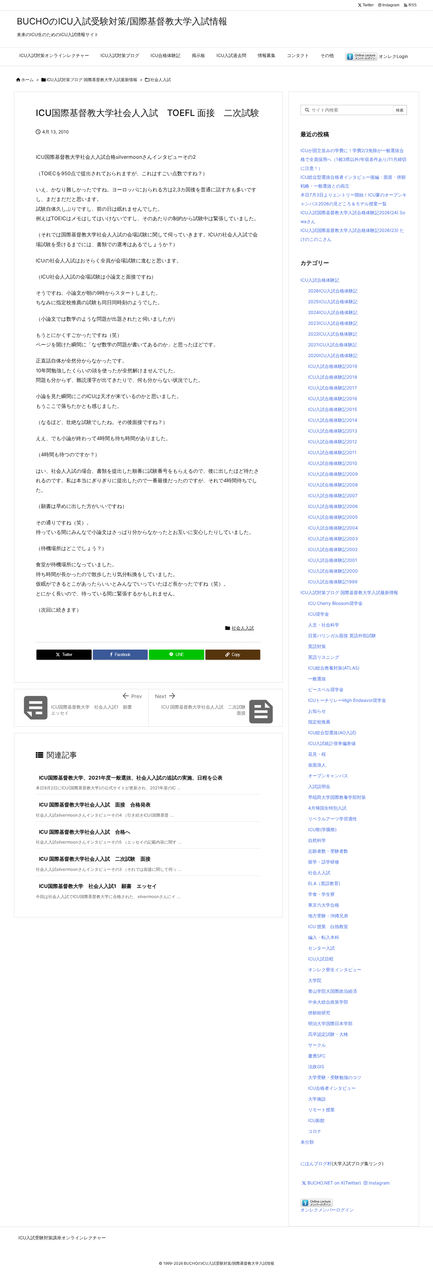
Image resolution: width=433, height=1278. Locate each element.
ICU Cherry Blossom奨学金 (335, 603)
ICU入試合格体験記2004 (333, 527)
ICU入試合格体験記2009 (333, 474)
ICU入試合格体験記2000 (333, 571)
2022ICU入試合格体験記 (332, 334)
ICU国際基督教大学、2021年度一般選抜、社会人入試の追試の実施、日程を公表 (131, 777)
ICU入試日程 (320, 958)
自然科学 (317, 840)
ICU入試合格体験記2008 (333, 484)
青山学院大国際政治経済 (332, 991)
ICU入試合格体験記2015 (332, 409)
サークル (317, 1045)
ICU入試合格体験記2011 (332, 452)
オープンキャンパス (328, 775)
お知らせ (317, 711)
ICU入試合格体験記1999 (333, 581)
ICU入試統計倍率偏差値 (332, 743)
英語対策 (317, 646)
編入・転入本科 (323, 937)
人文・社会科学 (323, 624)
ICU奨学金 (318, 614)
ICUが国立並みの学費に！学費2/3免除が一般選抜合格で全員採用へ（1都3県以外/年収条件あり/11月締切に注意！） (353, 159)
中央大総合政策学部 (328, 1002)
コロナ (314, 1131)
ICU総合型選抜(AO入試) (332, 732)
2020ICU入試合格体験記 (333, 355)
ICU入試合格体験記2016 (332, 398)
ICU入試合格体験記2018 (332, 377)
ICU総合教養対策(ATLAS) (333, 668)
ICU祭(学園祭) (322, 829)
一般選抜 (317, 678)
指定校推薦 (319, 721)
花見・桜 (317, 754)
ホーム (27, 79)
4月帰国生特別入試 (327, 808)
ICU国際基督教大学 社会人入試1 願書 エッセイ (98, 886)
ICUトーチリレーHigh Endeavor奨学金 (347, 700)
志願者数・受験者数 (328, 851)
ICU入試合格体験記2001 (332, 560)
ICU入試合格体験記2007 (333, 495)
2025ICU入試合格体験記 (333, 301)
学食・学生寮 (321, 894)
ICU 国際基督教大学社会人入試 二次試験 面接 (95, 859)
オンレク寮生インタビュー (334, 969)
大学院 (314, 980)
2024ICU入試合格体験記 (333, 312)
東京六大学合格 (323, 905)
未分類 (307, 1142)
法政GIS (316, 1066)
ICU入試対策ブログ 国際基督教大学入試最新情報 (92, 79)
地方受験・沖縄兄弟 (328, 915)
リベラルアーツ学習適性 (332, 818)
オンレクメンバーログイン (327, 1209)
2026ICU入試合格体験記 (333, 290)
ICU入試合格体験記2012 (332, 441)
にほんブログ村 (316, 1163)
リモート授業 (321, 1109)
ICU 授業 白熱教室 (328, 926)
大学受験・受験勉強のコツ (334, 1077)
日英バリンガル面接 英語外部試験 (342, 635)
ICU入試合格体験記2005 (333, 517)
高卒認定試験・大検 (328, 1034)
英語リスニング (323, 657)
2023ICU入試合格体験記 (333, 323)
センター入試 (321, 948)
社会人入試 (160, 79)
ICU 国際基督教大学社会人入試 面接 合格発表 (95, 804)
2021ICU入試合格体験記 (332, 344)
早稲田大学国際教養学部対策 (337, 797)
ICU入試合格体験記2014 (332, 420)
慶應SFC (317, 1055)
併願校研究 (319, 1012)
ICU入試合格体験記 (320, 280)
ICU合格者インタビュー (332, 1088)
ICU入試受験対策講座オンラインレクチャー (62, 1237)
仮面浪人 (317, 764)
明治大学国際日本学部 (330, 1023)
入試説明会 (319, 786)
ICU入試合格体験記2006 (333, 506)
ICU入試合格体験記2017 (332, 387)
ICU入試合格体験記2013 (332, 430)
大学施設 (317, 1098)
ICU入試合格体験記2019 (332, 366)
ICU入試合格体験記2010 (332, 463)
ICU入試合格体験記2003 (333, 538)
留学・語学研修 (323, 861)
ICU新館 (316, 1120)
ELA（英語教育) (324, 883)
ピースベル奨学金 (326, 689)
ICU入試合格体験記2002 (333, 549)
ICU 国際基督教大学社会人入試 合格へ (84, 832)
